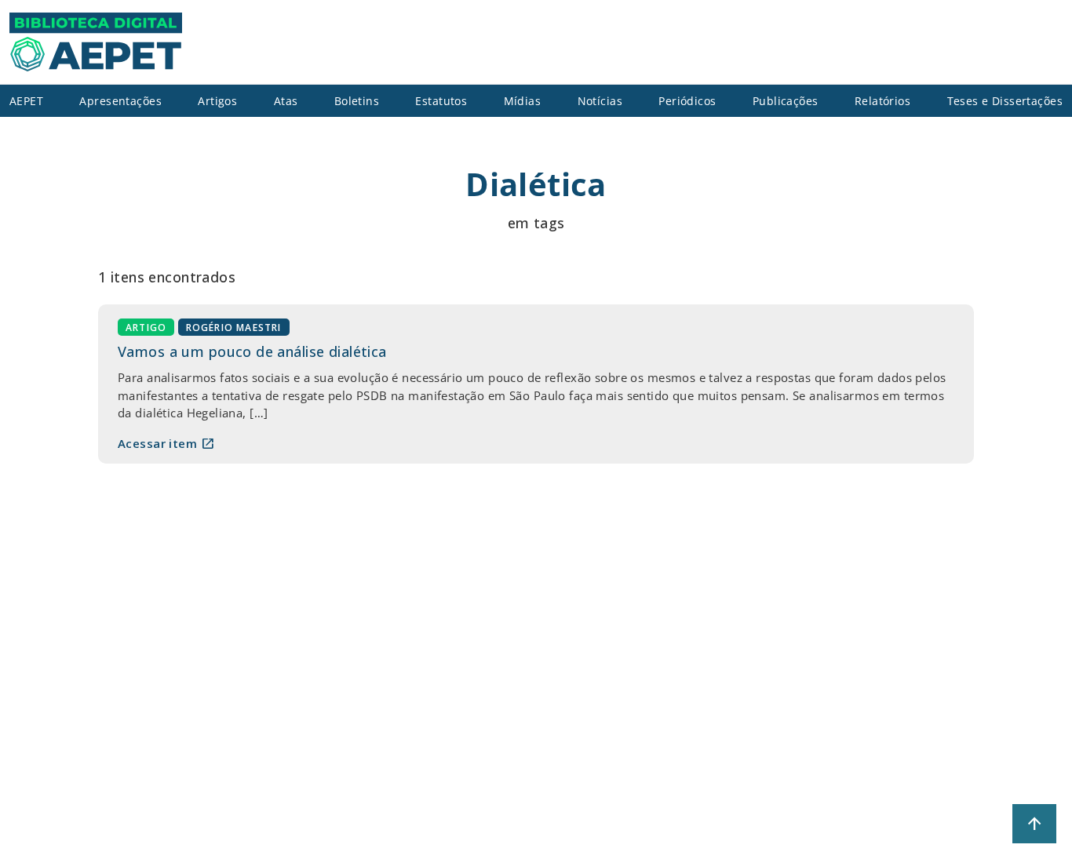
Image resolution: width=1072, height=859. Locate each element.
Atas (286, 100)
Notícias (600, 100)
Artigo (146, 327)
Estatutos (441, 100)
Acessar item (166, 443)
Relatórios (882, 100)
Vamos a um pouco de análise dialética (252, 351)
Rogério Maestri (234, 327)
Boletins (356, 100)
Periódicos (687, 100)
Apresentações (120, 100)
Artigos (217, 100)
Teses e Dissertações (1005, 100)
